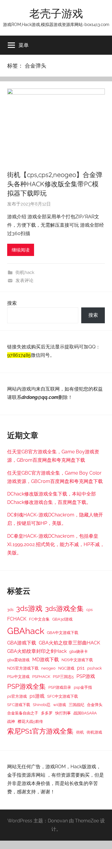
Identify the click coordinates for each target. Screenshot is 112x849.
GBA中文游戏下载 (62, 632)
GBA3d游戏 (62, 619)
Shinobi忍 (41, 704)
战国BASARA (85, 713)
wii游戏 (59, 704)
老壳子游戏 (56, 13)
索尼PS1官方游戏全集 (40, 731)
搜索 (12, 303)
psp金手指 (83, 687)
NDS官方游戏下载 (23, 668)
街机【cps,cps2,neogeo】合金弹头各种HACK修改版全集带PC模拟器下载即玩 (54, 183)
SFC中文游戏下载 (62, 696)
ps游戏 (37, 696)
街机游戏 (94, 732)
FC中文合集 (39, 619)
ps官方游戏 (17, 696)
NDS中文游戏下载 (77, 659)
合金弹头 (94, 704)
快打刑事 (63, 713)
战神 (11, 721)
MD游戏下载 (45, 659)
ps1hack (94, 668)
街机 (80, 732)
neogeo (48, 668)
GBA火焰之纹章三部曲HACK (69, 643)
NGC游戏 (66, 668)
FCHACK (16, 619)
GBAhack (25, 631)
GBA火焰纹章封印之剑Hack (37, 651)
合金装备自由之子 (22, 713)
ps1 (81, 668)
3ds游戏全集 (64, 608)
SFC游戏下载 (18, 704)
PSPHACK (41, 676)
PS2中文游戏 (18, 676)
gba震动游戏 (18, 659)
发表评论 (24, 280)
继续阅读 (21, 250)
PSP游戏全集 (26, 686)
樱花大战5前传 (30, 721)
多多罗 (47, 713)
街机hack (25, 272)
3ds (10, 609)
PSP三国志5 (63, 676)
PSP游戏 (85, 676)
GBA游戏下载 (21, 643)
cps (89, 609)
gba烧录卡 (78, 651)
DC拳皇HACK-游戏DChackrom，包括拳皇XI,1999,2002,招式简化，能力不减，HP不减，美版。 (56, 544)
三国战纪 (76, 704)
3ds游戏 (29, 608)
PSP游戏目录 (59, 687)
